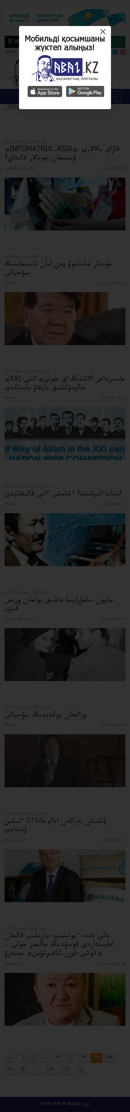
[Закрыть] (104, 34)
